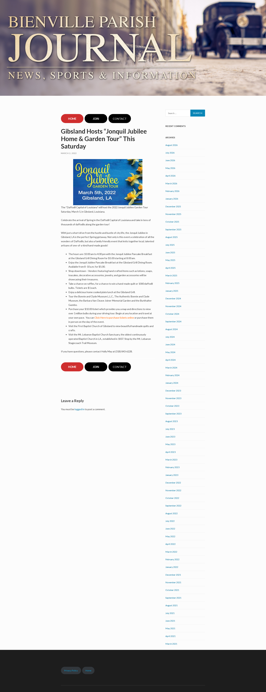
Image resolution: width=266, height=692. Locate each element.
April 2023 (170, 452)
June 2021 (170, 620)
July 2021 (170, 613)
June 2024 (170, 344)
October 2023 (172, 405)
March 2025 (171, 275)
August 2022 (171, 513)
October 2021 (172, 590)
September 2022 (173, 505)
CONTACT (119, 118)
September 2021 (173, 597)
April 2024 (170, 359)
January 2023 (171, 475)
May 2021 (170, 628)
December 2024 (173, 298)
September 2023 (173, 413)
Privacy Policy (71, 670)
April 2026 (170, 175)
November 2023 (173, 398)
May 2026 (170, 168)
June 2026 (170, 160)
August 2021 (171, 605)
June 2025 (170, 252)
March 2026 (171, 183)
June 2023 (170, 436)
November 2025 (173, 214)
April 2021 (170, 636)
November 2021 (173, 582)
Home (88, 670)
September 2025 (173, 229)
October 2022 (172, 498)
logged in (79, 409)
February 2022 (172, 559)
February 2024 (172, 375)
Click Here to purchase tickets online (114, 317)
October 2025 (172, 221)
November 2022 (173, 490)
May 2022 (170, 536)
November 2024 (173, 306)
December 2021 (173, 574)
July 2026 (170, 152)
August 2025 (171, 237)
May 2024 (170, 352)
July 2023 (170, 429)
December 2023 (173, 390)
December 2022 (173, 482)
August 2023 (171, 421)
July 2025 (170, 244)
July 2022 (170, 521)
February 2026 (172, 191)
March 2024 (171, 367)
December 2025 (173, 206)
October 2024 (172, 313)
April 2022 (170, 544)
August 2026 (171, 145)
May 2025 (170, 260)
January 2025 (171, 290)
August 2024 (171, 329)
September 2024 (173, 321)
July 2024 (170, 336)
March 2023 (171, 459)
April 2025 (170, 267)
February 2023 (172, 467)
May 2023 (170, 444)
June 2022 (170, 528)
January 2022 (171, 567)
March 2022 (171, 551)
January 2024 (171, 382)
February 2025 (172, 283)
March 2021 (171, 643)
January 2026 (171, 198)
